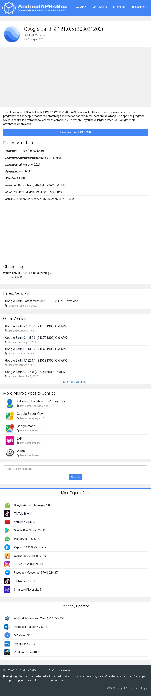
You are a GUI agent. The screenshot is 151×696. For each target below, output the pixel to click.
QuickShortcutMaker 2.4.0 (30, 555)
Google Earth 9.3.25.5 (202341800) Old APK (35, 372)
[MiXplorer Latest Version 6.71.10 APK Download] (7, 643)
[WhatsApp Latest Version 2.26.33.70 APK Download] (7, 538)
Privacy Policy (136, 688)
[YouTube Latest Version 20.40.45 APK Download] (7, 521)
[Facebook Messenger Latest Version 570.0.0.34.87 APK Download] (7, 572)
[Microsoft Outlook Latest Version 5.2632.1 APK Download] (7, 626)
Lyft (19, 438)
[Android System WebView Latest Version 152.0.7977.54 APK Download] (7, 618)
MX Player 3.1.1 (23, 635)
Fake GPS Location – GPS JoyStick (41, 401)
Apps (83, 7)
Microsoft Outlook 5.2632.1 (30, 626)
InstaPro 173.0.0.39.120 (28, 564)
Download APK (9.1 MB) (75, 132)
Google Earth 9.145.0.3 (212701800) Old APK (36, 338)
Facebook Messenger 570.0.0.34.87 (36, 572)
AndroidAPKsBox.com (34, 670)
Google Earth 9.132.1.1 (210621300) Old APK (36, 360)
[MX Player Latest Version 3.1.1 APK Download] (7, 635)
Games (102, 7)
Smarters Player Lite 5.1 (29, 589)
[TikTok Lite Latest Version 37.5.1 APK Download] (7, 580)
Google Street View (30, 414)
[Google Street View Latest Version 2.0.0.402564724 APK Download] (10, 415)
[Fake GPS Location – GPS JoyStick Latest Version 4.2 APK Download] (10, 403)
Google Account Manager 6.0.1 (33, 505)
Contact (141, 7)
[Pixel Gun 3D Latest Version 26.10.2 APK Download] (7, 652)
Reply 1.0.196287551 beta (30, 547)
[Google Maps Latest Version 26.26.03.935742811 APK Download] (10, 428)
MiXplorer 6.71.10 (25, 643)
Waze (21, 451)
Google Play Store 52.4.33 (30, 530)
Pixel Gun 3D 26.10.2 (26, 652)
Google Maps (26, 426)
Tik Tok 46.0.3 (22, 513)
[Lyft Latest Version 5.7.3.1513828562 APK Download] (10, 440)
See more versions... (75, 381)
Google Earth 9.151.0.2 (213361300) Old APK (36, 326)
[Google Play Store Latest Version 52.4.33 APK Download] (7, 530)
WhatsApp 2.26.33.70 (27, 538)
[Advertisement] (75, 76)
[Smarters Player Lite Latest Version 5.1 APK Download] (7, 589)
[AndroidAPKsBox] (34, 7)
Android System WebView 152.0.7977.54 (39, 618)
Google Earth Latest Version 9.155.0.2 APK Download (41, 301)
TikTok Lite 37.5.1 (24, 581)
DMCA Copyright (115, 688)
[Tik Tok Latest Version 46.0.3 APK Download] (7, 513)
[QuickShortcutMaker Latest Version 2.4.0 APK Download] (7, 555)
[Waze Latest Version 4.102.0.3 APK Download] (10, 452)
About (121, 7)
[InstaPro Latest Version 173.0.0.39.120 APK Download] (7, 563)
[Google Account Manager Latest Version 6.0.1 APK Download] (7, 504)
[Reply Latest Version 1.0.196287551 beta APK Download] (7, 547)
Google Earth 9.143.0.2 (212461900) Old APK (36, 349)
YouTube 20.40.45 (25, 522)
